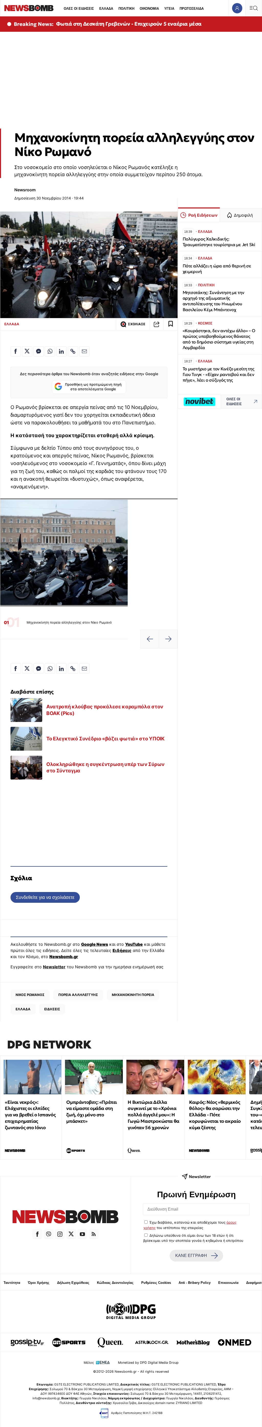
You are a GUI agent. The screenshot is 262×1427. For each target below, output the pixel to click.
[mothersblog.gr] (193, 1342)
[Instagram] (60, 1234)
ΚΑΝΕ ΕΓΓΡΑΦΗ (191, 1255)
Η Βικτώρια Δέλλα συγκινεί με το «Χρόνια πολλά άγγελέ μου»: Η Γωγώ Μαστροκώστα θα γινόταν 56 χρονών (153, 1114)
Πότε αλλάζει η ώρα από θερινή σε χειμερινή (217, 268)
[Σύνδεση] (237, 8)
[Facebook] (37, 1234)
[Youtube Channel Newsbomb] (82, 1234)
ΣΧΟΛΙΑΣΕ (136, 324)
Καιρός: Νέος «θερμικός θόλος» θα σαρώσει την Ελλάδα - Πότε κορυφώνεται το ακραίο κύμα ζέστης (215, 1114)
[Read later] (171, 324)
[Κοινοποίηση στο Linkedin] (61, 351)
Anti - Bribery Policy (195, 1283)
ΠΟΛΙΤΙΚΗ (126, 9)
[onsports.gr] (68, 1342)
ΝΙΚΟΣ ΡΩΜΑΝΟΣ (30, 995)
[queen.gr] (110, 1342)
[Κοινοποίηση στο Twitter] (27, 351)
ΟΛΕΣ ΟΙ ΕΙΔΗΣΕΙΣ (79, 9)
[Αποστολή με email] (84, 351)
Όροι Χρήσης (38, 1283)
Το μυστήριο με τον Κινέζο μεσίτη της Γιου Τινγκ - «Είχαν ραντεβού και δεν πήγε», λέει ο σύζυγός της (218, 374)
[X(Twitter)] (71, 1234)
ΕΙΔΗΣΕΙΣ (52, 1009)
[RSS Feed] (94, 1234)
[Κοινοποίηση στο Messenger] (39, 351)
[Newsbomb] (65, 1217)
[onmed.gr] (234, 1342)
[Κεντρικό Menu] (253, 8)
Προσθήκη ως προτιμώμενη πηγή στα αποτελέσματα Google (93, 386)
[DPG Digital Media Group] (131, 1312)
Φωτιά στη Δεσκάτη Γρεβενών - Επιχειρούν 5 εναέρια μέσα (129, 23)
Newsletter (54, 966)
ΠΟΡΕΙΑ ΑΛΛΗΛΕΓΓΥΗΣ (78, 995)
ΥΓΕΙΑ (169, 9)
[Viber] (48, 1234)
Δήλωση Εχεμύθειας (73, 1283)
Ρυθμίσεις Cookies (156, 1283)
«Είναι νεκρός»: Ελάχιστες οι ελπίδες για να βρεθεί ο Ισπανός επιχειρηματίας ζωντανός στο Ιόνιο (30, 1114)
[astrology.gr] (151, 1342)
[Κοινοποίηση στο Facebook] (15, 351)
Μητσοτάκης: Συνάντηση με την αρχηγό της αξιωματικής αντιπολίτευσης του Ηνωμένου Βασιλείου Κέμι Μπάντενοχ (213, 301)
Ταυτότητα (12, 1283)
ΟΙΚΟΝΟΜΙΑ (149, 9)
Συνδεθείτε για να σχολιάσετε (45, 897)
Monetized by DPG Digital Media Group (148, 1363)
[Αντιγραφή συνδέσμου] (156, 324)
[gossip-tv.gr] (27, 1342)
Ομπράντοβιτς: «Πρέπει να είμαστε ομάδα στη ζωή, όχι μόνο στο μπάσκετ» (91, 1111)
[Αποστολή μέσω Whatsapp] (50, 351)
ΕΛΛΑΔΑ (106, 9)
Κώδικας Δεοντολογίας (115, 1283)
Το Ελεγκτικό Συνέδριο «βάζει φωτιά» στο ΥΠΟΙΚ (105, 739)
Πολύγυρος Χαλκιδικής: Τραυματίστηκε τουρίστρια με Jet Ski (219, 241)
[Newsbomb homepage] (29, 8)
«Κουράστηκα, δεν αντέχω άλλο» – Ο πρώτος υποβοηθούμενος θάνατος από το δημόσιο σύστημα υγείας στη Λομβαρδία (219, 339)
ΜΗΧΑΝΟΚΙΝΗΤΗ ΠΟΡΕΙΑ (133, 995)
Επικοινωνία (228, 1283)
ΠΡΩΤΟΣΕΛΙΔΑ (192, 9)
